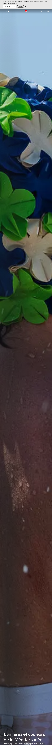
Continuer (20, 6)
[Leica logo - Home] (26, 11)
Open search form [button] (41, 11)
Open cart (48, 11)
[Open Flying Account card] (44, 11)
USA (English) (7, 6)
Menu (7, 11)
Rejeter (25, 6)
